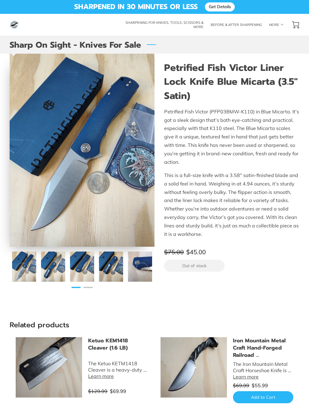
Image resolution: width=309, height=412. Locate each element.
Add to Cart (263, 397)
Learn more (101, 376)
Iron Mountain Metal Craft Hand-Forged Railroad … (259, 348)
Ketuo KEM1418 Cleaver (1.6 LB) (108, 344)
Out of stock (194, 265)
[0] (295, 24)
